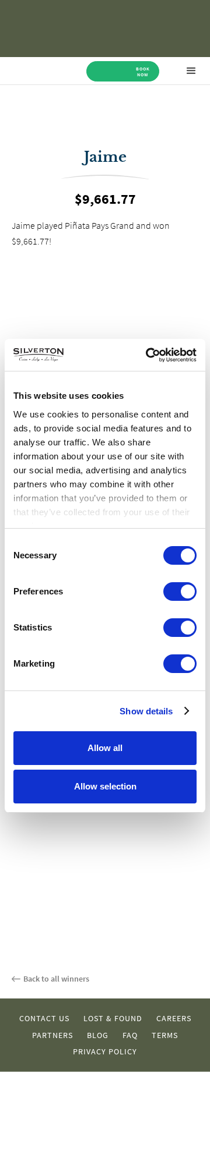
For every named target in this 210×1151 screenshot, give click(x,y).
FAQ (130, 1035)
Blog (97, 1035)
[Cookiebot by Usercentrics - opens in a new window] (148, 355)
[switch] (180, 591)
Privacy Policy (105, 1052)
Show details (146, 711)
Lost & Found (112, 1018)
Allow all (105, 748)
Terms (165, 1035)
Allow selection (105, 786)
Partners (52, 1035)
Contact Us (44, 1018)
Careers (173, 1018)
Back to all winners (56, 978)
